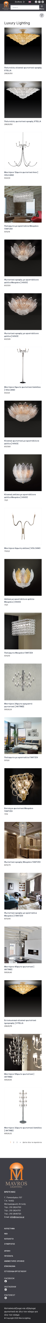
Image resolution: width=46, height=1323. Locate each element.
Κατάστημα (9, 1229)
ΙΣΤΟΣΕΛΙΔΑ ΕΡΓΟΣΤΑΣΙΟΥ (15, 1271)
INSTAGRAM (10, 1287)
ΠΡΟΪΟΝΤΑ (8, 1256)
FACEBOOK (9, 1278)
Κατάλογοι (9, 1239)
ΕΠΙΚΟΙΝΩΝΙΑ (9, 1266)
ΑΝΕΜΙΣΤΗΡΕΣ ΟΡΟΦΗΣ (14, 1261)
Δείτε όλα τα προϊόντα (32, 1142)
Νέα (6, 1234)
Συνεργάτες (9, 1244)
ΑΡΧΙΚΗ (7, 1251)
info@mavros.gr (17, 1217)
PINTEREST (9, 1295)
